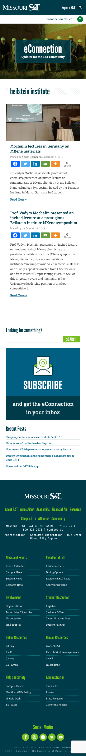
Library (10, 646)
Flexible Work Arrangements (62, 652)
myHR (49, 658)
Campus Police (14, 686)
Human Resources (57, 637)
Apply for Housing (56, 585)
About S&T (11, 509)
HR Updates (53, 664)
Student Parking (55, 624)
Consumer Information (46, 535)
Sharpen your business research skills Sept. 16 (33, 437)
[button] (80, 7)
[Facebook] (15, 164)
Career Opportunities (58, 618)
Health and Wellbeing (18, 692)
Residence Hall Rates (58, 578)
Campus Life (28, 518)
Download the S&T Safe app (22, 466)
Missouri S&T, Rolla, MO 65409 (29, 526)
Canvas (10, 658)
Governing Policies (56, 704)
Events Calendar (15, 566)
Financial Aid (59, 509)
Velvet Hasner (30, 157)
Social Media (43, 727)
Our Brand (74, 535)
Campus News (14, 572)
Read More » (18, 200)
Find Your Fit (13, 624)
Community (58, 518)
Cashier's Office (55, 612)
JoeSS (9, 652)
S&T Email (12, 664)
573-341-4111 (67, 526)
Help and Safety (15, 677)
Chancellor (52, 686)
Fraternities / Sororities (19, 612)
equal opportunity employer (55, 747)
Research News (14, 585)
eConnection (43, 49)
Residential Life (55, 557)
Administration (55, 677)
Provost (50, 692)
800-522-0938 (32, 530)
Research (75, 509)
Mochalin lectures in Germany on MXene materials (39, 149)
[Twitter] (25, 164)
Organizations (14, 606)
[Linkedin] (35, 164)
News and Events (16, 557)
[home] (29, 7)
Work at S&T (53, 646)
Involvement (13, 597)
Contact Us (55, 530)
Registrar (51, 606)
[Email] (45, 164)
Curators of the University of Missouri (41, 751)
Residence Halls (55, 566)
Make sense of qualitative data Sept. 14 (29, 443)
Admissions (27, 509)
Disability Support (44, 538)
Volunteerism (14, 618)
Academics (43, 509)
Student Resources (57, 597)
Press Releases (54, 698)
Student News (14, 578)
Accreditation (14, 535)
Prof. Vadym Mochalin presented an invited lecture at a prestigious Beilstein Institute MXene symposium (43, 218)
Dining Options (54, 572)
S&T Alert (11, 704)
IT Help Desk (13, 698)
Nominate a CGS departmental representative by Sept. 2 (38, 449)
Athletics (43, 518)
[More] (55, 164)
